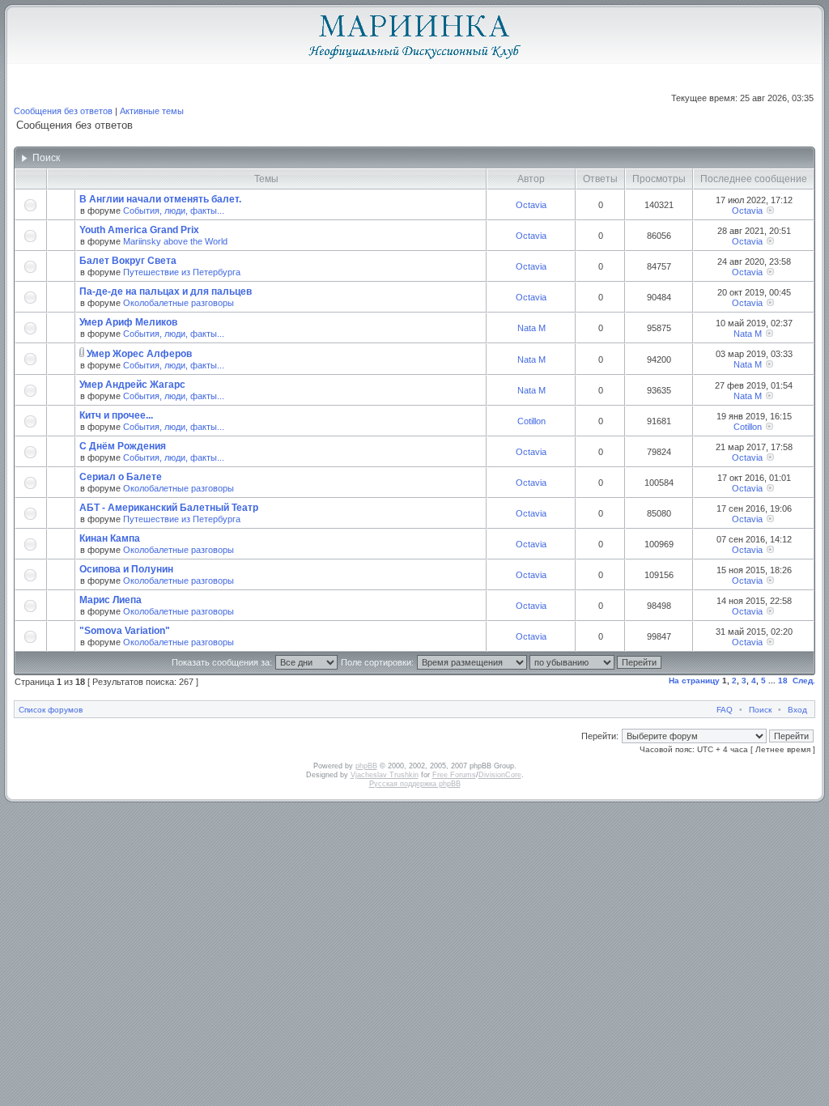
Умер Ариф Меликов (128, 322)
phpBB (366, 766)
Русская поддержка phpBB (415, 784)
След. (804, 680)
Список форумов (51, 709)
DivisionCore (499, 775)
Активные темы (152, 111)
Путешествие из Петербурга (181, 272)
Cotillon (531, 421)
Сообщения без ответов (63, 111)
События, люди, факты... (173, 210)
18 (783, 680)
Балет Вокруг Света (127, 260)
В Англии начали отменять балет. (160, 199)
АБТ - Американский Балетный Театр (168, 507)
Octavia (531, 205)
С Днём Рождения (122, 446)
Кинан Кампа (109, 538)
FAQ (724, 709)
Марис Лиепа (110, 600)
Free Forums (454, 775)
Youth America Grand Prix (139, 230)
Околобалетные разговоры (178, 303)
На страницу (694, 680)
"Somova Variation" (124, 630)
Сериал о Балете (120, 477)
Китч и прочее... (116, 415)
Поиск (760, 709)
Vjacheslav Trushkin (385, 775)
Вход (797, 709)
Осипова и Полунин (126, 569)
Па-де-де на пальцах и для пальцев (165, 291)
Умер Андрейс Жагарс (132, 384)
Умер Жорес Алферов (139, 353)
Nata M (531, 328)
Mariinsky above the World (175, 241)
